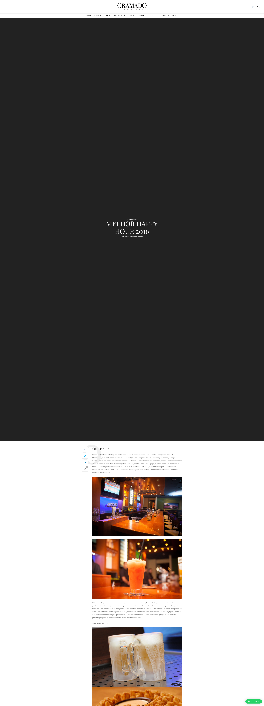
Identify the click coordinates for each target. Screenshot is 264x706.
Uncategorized (132, 219)
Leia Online (98, 15)
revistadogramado (136, 236)
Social (107, 15)
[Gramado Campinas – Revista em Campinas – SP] (12, 6)
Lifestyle (164, 15)
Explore (131, 15)
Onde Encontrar (119, 15)
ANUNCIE (175, 15)
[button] (253, 701)
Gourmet (152, 15)
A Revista (88, 15)
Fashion (141, 15)
